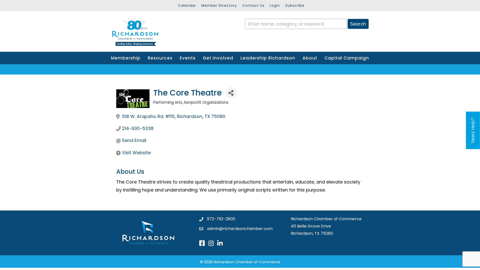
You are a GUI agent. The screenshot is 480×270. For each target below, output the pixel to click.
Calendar (187, 5)
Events (188, 58)
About (309, 58)
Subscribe (294, 5)
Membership (125, 58)
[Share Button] (231, 92)
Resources (160, 58)
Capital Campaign (346, 58)
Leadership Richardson (267, 58)
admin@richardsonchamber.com (240, 229)
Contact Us (253, 5)
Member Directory (219, 5)
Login (275, 5)
